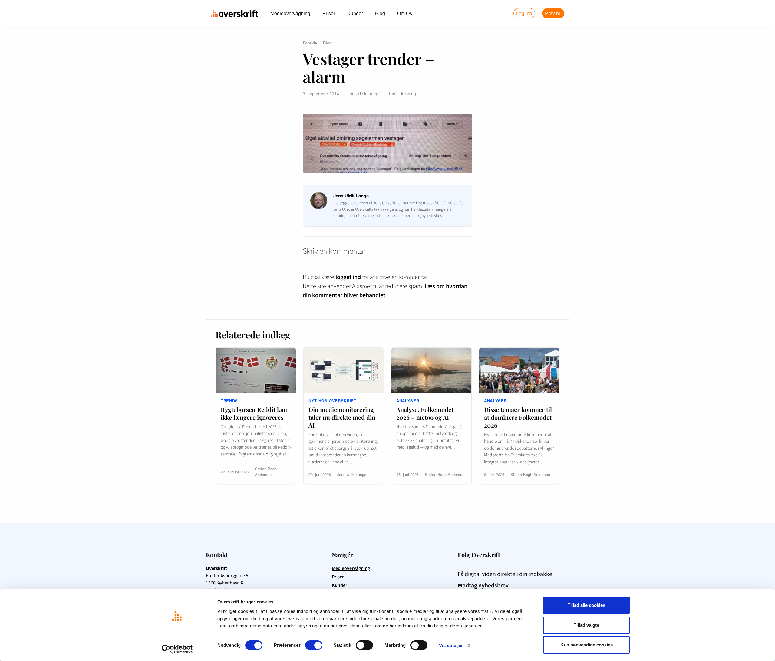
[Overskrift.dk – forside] (234, 13)
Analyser (407, 400)
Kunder (355, 13)
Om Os (404, 13)
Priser (328, 13)
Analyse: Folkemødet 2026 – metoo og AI (424, 413)
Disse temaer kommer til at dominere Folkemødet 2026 (518, 417)
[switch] (313, 645)
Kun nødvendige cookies (586, 644)
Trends (229, 400)
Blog (380, 13)
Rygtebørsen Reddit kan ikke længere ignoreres (254, 413)
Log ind (524, 13)
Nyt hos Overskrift (332, 400)
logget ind (348, 277)
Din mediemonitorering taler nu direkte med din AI (341, 417)
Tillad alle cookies (586, 605)
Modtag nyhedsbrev (483, 585)
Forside (310, 43)
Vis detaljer (451, 645)
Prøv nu (553, 13)
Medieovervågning (290, 13)
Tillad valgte (586, 625)
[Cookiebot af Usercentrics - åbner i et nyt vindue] (177, 649)
